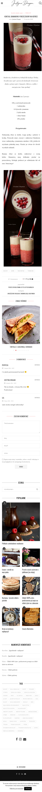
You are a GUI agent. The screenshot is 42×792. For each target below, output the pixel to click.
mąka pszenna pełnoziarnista (11, 707)
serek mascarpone (28, 720)
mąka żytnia (25, 707)
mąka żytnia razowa (9, 711)
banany (5, 271)
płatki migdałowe (23, 717)
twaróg (5, 727)
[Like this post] (24, 279)
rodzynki (17, 720)
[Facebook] (16, 776)
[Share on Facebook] (26, 279)
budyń (24, 691)
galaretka (20, 698)
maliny (5, 704)
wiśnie (25, 727)
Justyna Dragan (16, 19)
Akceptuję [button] (27, 789)
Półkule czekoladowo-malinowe (12, 546)
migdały (25, 704)
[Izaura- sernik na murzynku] (11, 560)
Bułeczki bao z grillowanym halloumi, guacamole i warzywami (21, 348)
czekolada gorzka (16, 694)
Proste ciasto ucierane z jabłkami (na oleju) (30, 573)
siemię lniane (13, 723)
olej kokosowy (22, 711)
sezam (5, 723)
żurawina (20, 733)
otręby (5, 717)
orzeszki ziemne (32, 714)
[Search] (40, 3)
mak (37, 701)
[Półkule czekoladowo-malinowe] (21, 524)
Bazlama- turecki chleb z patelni (10, 601)
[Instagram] (19, 776)
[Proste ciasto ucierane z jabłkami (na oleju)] (31, 560)
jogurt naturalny (15, 701)
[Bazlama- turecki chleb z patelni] (11, 588)
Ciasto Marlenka (27, 631)
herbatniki (29, 698)
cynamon (31, 691)
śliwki (36, 730)
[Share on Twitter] (28, 279)
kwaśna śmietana (28, 701)
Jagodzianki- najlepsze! (16, 653)
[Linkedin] (22, 776)
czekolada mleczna (29, 694)
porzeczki (30, 271)
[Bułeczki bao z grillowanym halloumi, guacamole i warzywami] (21, 324)
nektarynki (21, 271)
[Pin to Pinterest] (30, 279)
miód (32, 704)
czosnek (5, 698)
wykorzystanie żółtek (24, 730)
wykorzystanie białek (9, 730)
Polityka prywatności (16, 789)
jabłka (36, 698)
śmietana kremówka (9, 733)
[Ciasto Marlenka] (31, 619)
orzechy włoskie (20, 714)
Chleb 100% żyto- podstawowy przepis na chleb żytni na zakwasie (30, 603)
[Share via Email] (32, 279)
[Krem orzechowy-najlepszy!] (11, 619)
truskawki (32, 723)
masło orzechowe (15, 704)
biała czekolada (14, 691)
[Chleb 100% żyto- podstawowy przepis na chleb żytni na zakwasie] (31, 588)
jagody (5, 701)
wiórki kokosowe (15, 727)
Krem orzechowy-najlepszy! (8, 632)
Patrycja (5, 367)
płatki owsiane (7, 720)
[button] (4, 329)
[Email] (25, 776)
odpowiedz (37, 367)
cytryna (5, 694)
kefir (12, 271)
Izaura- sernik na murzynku (7, 573)
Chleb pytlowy (12, 672)
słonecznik (23, 723)
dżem (12, 698)
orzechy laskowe (8, 714)
